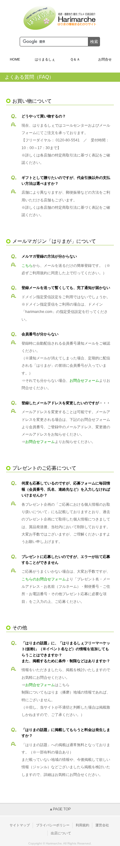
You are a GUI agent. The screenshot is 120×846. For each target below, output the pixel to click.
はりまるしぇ (45, 59)
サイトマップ (20, 825)
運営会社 (102, 825)
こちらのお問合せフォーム (44, 579)
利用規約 (82, 825)
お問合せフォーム (84, 380)
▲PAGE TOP (60, 809)
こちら (27, 265)
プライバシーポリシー (53, 825)
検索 (94, 41)
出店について (61, 833)
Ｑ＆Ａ (75, 59)
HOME (15, 59)
